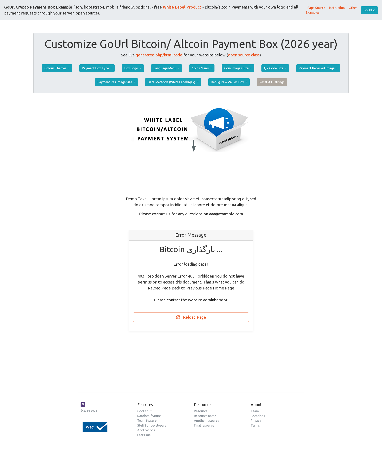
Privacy (256, 420)
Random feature (149, 416)
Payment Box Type (96, 68)
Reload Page (193, 317)
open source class (244, 55)
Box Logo (131, 68)
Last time (144, 435)
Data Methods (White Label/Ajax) (172, 82)
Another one (146, 430)
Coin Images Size (236, 68)
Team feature (147, 420)
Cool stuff (144, 411)
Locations (258, 416)
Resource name (205, 416)
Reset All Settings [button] (272, 82)
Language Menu (165, 68)
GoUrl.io (369, 10)
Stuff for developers (151, 425)
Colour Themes (55, 68)
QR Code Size (274, 68)
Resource (200, 411)
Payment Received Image (317, 68)
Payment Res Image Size (115, 82)
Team (255, 411)
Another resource (206, 420)
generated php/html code (159, 55)
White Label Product (182, 7)
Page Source (316, 8)
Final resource (204, 425)
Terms (255, 425)
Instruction (337, 8)
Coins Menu (201, 68)
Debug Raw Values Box (228, 82)
